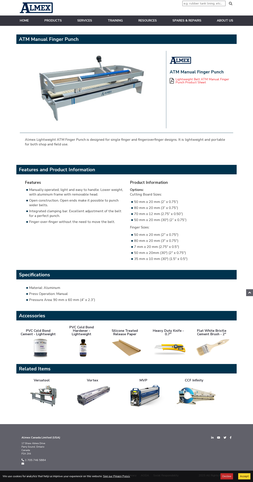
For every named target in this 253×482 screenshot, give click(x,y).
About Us (225, 20)
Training (115, 20)
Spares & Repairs (186, 20)
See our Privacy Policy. (116, 476)
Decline (226, 476)
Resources (147, 21)
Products (53, 20)
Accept (244, 476)
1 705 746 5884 (35, 460)
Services (84, 20)
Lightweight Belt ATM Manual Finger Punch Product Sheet (202, 81)
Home (24, 21)
